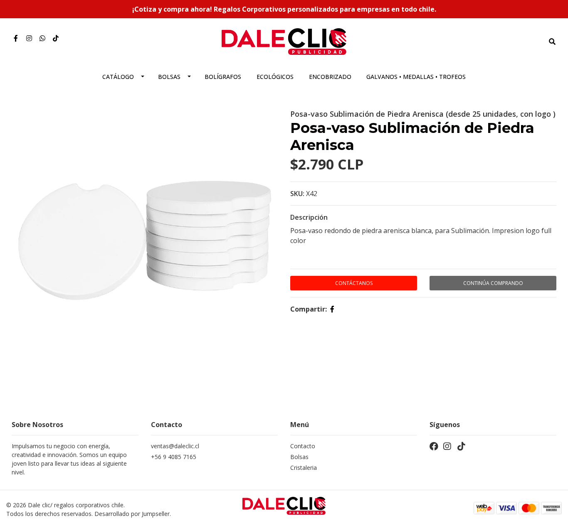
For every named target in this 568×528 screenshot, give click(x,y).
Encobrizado (330, 77)
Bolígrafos (223, 77)
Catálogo (118, 77)
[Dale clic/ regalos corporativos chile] (284, 40)
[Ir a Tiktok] (56, 38)
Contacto (302, 446)
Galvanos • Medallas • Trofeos (416, 77)
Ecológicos (275, 77)
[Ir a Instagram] (29, 38)
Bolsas (169, 77)
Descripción (309, 217)
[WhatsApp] (42, 38)
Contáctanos (354, 283)
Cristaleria (303, 468)
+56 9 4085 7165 (173, 457)
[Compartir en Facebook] (332, 309)
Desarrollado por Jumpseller (132, 514)
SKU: (297, 193)
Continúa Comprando (493, 283)
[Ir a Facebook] (16, 38)
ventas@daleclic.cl (175, 446)
